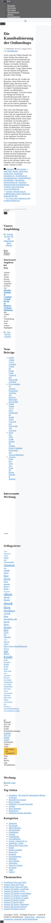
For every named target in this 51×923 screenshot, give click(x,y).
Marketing (7, 677)
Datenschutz (13, 811)
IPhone (6, 654)
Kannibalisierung (10, 178)
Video (11, 870)
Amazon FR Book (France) (14, 909)
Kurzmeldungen (13, 17)
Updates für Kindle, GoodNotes (16, 889)
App (5, 568)
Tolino (9, 697)
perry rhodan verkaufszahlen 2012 (8, 686)
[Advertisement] (24, 516)
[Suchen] (5, 213)
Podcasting (13, 863)
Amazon (9, 565)
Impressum (40, 917)
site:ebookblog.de (10, 182)
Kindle (8, 657)
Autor (6, 573)
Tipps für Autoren (16, 865)
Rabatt (9, 688)
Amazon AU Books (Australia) (16, 896)
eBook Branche (15, 828)
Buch (6, 587)
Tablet (5, 697)
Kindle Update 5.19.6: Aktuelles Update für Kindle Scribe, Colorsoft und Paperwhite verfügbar (13, 370)
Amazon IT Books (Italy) (14, 902)
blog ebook (7, 577)
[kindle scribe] (10, 783)
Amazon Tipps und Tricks (14, 885)
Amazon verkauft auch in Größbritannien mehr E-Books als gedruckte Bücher (17, 193)
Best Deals (11, 8)
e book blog (7, 615)
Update (6, 700)
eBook (15, 171)
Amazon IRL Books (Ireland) (15, 907)
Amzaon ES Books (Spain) (14, 900)
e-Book (7, 588)
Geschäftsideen (15, 839)
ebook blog (23, 171)
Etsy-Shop (11, 10)
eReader (7, 637)
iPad (6, 651)
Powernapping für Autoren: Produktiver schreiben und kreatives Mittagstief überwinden (14, 393)
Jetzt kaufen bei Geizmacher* (10, 751)
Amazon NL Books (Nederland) (16, 904)
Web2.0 (12, 872)
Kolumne (12, 854)
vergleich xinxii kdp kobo (14, 187)
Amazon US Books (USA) (14, 891)
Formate (12, 834)
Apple (7, 570)
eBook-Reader (7, 598)
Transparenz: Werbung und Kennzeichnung (21, 919)
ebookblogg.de (21, 176)
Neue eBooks (14, 861)
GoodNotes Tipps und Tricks (15, 882)
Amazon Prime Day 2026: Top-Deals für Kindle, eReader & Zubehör (12, 468)
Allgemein (10, 169)
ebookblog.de (9, 176)
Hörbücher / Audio (16, 843)
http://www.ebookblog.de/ (15, 646)
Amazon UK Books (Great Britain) (17, 893)
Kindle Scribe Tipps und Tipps (16, 887)
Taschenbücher (13, 12)
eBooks (10, 14)
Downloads (13, 826)
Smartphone (7, 695)
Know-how (13, 852)
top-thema (12, 867)
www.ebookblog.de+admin (12, 711)
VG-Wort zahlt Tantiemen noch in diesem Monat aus (17, 199)
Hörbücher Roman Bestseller (20, 813)
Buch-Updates (14, 802)
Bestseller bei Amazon (17, 800)
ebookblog (18, 174)
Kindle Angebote (15, 850)
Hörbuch (6, 649)
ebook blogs (8, 174)
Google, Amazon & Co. (18, 841)
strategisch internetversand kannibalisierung (16, 183)
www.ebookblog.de (11, 189)
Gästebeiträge (14, 837)
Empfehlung (13, 832)
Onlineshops (19, 180)
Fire (6, 639)
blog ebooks (21, 169)
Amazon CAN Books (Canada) (16, 898)
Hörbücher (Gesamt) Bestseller (21, 804)
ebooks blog (7, 628)
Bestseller (11, 6)
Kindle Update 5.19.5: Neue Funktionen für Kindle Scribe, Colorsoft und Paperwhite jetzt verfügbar (13, 417)
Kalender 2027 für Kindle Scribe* (7, 736)
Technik (12, 806)
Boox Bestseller (15, 808)
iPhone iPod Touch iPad (18, 845)
